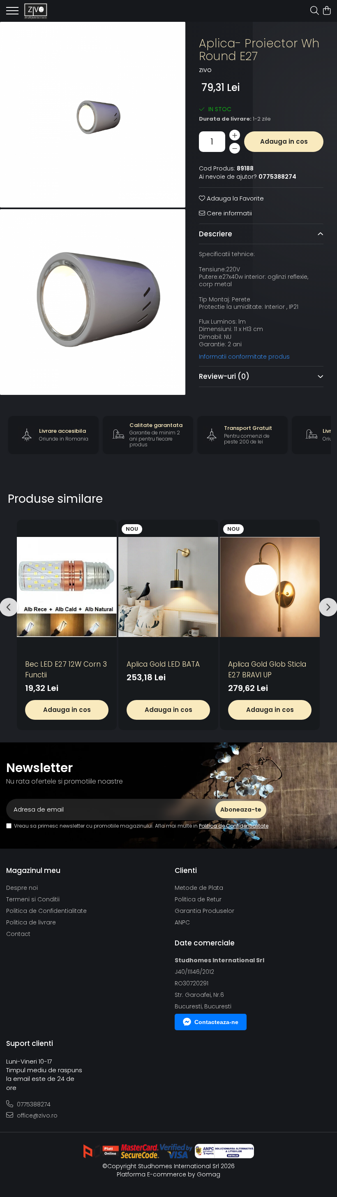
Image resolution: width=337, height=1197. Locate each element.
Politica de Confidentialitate (233, 825)
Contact (18, 934)
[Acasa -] (53, 11)
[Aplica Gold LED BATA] (168, 587)
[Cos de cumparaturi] (326, 11)
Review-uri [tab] (224, 376)
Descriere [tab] (215, 234)
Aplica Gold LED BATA (163, 664)
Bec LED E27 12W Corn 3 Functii (66, 669)
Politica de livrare (31, 922)
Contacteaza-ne (216, 1022)
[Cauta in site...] (314, 11)
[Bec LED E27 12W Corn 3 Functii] (67, 587)
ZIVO (205, 70)
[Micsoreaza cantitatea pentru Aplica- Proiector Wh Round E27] (234, 148)
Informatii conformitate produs (244, 356)
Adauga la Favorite (234, 198)
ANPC (182, 922)
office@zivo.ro (36, 1115)
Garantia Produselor (204, 911)
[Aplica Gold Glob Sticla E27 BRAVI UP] (270, 587)
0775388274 (33, 1104)
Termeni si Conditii (33, 899)
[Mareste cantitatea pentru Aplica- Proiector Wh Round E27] (234, 135)
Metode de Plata (199, 888)
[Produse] (12, 13)
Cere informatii (228, 213)
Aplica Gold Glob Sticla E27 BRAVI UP (267, 669)
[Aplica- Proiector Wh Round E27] (92, 115)
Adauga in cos (284, 141)
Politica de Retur (198, 899)
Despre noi (22, 888)
